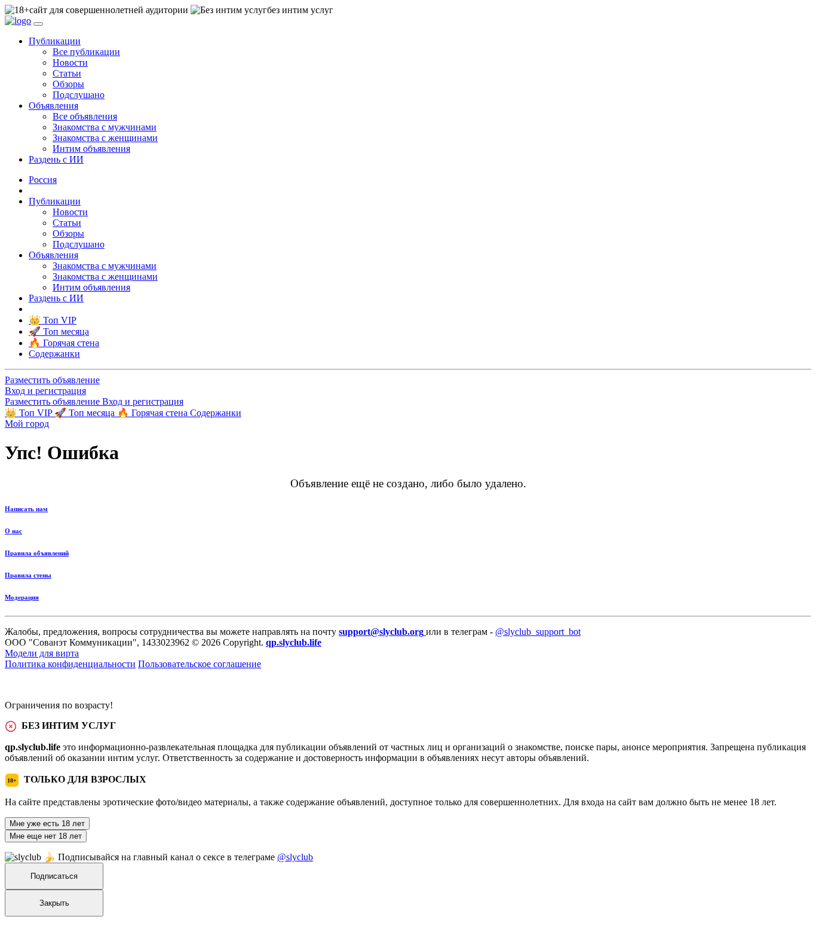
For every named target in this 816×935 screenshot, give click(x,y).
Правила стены (28, 575)
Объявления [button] (53, 105)
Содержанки (215, 413)
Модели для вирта (42, 653)
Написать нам (26, 508)
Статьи (67, 73)
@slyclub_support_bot (538, 632)
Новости (70, 62)
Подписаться (54, 876)
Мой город (27, 423)
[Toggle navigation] (38, 24)
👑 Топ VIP (29, 413)
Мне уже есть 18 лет (47, 823)
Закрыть (54, 903)
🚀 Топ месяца (85, 413)
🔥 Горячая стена (153, 413)
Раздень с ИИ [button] (56, 159)
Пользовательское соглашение (199, 664)
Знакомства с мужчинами (105, 127)
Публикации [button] (55, 41)
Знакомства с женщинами (105, 138)
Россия (43, 180)
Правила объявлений (37, 553)
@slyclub (295, 857)
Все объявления (85, 116)
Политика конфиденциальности (70, 664)
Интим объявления (91, 148)
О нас (13, 530)
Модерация (22, 597)
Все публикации (86, 52)
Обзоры (68, 84)
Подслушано (79, 95)
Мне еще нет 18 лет (46, 836)
